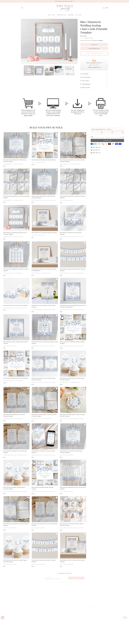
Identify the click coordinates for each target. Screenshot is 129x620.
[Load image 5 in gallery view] (69, 70)
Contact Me (23, 595)
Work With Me (24, 598)
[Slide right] (76, 70)
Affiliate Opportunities (26, 600)
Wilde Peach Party (27, 618)
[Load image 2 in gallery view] (39, 70)
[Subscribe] (43, 606)
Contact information (64, 618)
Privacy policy (41, 618)
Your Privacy (46, 598)
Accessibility (46, 600)
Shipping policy (56, 618)
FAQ (22, 591)
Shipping (82, 38)
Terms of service (48, 618)
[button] (22, 7)
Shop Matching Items (94, 48)
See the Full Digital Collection (94, 53)
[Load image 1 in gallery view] (29, 70)
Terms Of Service (47, 595)
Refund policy (34, 618)
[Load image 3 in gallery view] (49, 70)
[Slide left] (22, 70)
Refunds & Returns (47, 593)
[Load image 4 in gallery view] (59, 70)
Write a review (76, 578)
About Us (23, 593)
